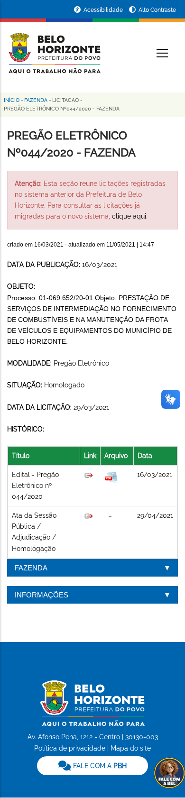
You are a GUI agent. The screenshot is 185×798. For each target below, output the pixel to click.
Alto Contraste (157, 10)
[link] (92, 765)
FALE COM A (99, 766)
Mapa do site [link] (131, 748)
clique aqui (129, 216)
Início (11, 100)
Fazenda (35, 100)
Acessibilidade (103, 10)
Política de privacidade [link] (69, 748)
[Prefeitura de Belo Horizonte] (54, 47)
